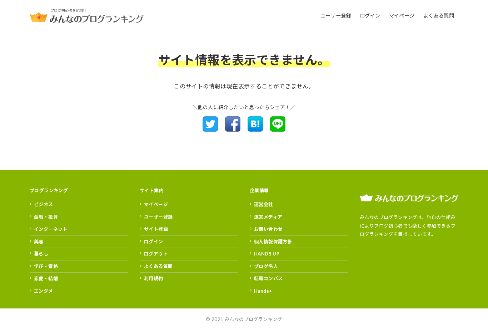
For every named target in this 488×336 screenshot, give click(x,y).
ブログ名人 (266, 266)
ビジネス (43, 204)
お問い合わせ (268, 229)
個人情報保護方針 (273, 241)
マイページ (156, 204)
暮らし (41, 254)
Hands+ (263, 291)
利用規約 (153, 278)
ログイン (153, 241)
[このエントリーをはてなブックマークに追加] (255, 129)
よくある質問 (158, 266)
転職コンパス (268, 278)
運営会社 (263, 204)
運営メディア (268, 217)
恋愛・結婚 (46, 278)
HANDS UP (266, 254)
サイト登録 (156, 229)
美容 (39, 241)
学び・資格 (46, 266)
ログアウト (156, 254)
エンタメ (43, 291)
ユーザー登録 (158, 217)
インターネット (51, 229)
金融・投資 (46, 217)
